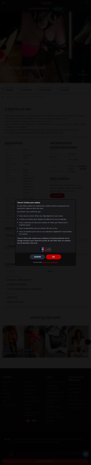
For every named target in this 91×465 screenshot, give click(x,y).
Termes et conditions (50, 262)
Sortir (37, 257)
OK (53, 257)
